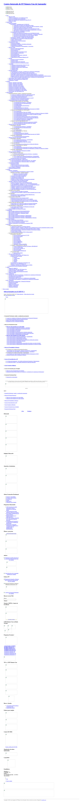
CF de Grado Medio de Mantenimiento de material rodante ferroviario (20, 333)
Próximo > (29, 411)
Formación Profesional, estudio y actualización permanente (16, 393)
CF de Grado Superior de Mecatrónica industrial (16, 340)
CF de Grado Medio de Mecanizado (14, 329)
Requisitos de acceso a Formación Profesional (15, 321)
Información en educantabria (11, 377)
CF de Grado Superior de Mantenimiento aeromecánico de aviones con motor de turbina (24, 343)
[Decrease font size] (10, 13)
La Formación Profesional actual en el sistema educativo (17, 319)
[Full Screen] (9, 7)
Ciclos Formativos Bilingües (10, 365)
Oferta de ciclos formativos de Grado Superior (15, 398)
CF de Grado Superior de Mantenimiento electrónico (17, 338)
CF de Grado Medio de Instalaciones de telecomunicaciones (18, 328)
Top (7, 779)
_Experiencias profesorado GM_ (10, 653)
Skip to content (6, 289)
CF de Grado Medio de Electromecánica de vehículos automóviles (19, 332)
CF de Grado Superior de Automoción (14, 342)
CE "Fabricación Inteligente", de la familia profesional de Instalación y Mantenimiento (22, 361)
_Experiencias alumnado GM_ (10, 651)
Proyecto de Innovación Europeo (11, 533)
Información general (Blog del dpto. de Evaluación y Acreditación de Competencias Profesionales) (25, 371)
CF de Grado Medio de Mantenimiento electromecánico (17, 334)
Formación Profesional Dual (10, 408)
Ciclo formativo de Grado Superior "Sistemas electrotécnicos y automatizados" (22, 350)
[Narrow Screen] (9, 9)
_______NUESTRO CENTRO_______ (11, 619)
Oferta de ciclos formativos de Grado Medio (14, 397)
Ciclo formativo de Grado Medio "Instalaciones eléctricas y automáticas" (21, 351)
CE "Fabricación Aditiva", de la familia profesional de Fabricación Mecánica (21, 362)
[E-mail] (5, 295)
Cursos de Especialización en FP (11, 359)
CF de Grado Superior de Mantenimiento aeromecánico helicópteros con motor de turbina (24, 344)
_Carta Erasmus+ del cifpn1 (10, 645)
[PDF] (13, 295)
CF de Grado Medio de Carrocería (13, 331)
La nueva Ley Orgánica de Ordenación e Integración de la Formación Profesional (21, 318)
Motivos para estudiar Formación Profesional (14, 320)
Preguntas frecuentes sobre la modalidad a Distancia (16, 355)
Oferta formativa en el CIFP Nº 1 (14, 291)
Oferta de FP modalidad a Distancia (12, 347)
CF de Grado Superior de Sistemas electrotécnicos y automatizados (19, 336)
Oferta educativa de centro (29, 294)
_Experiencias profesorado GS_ (10, 654)
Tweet (7, 297)
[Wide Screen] (9, 8)
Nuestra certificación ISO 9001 (11, 746)
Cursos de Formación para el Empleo (12, 406)
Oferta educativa (20, 294)
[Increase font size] (10, 11)
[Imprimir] (10, 295)
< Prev (22, 411)
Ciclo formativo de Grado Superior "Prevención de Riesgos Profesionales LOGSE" (23, 353)
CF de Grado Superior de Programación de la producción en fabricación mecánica (22, 339)
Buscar (5, 598)
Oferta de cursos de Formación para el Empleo (15, 370)
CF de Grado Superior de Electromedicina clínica (16, 337)
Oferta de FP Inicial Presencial (10, 395)
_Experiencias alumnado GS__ (10, 652)
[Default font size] (10, 12)
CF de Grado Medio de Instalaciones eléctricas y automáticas (18, 327)
